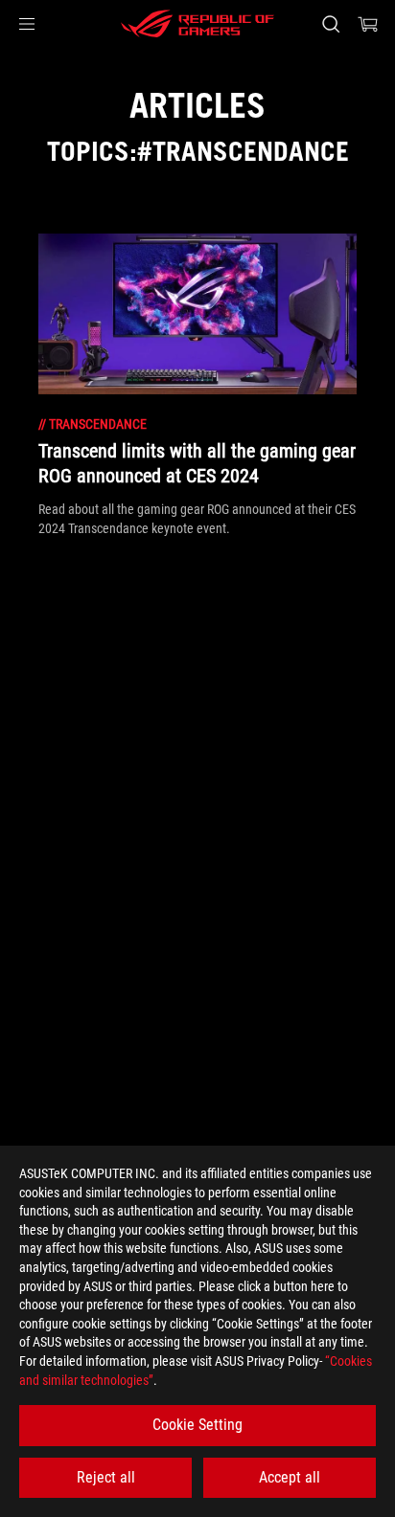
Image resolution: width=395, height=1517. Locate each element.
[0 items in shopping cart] (368, 24)
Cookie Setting (197, 1425)
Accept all (289, 1477)
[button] (26, 23)
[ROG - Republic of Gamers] (197, 24)
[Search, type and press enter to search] (330, 24)
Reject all (106, 1477)
